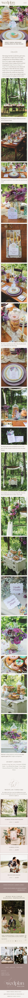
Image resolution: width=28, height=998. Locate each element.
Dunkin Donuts (5, 74)
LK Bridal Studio (14, 847)
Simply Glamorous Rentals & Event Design (14, 767)
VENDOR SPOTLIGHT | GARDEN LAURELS (13, 885)
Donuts (20, 768)
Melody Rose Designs (13, 766)
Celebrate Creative (16, 996)
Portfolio (17, 822)
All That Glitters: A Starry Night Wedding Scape (12, 936)
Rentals (21, 766)
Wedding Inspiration (14, 52)
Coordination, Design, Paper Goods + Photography (12, 764)
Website (11, 822)
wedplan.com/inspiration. (16, 756)
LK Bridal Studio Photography (14, 819)
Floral (8, 766)
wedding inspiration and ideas (12, 755)
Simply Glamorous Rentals (8, 71)
